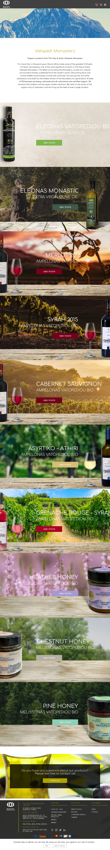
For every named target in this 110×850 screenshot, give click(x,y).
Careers (74, 817)
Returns (74, 812)
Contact (95, 812)
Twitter (60, 830)
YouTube (56, 830)
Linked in (64, 830)
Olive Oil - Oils (57, 809)
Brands (54, 819)
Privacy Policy (76, 809)
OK (46, 846)
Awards (53, 822)
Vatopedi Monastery (58, 812)
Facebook (52, 830)
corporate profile (78, 814)
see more (49, 142)
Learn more (59, 846)
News (93, 809)
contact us (55, 781)
